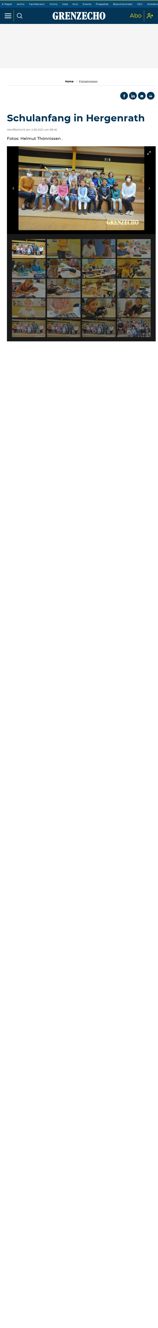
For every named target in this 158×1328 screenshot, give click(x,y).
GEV (140, 4)
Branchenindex (123, 4)
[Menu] (8, 16)
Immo (53, 4)
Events (87, 4)
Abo (136, 16)
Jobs (65, 4)
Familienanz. (37, 4)
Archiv (20, 4)
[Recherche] (19, 16)
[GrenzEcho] (79, 16)
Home (69, 81)
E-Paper (7, 4)
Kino (75, 4)
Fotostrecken (88, 81)
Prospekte (102, 4)
